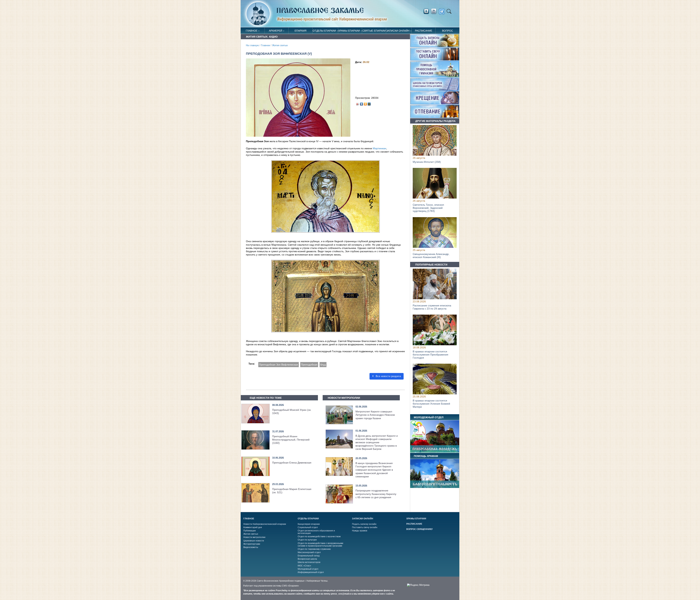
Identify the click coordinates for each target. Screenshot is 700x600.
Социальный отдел (308, 527)
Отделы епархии (324, 30)
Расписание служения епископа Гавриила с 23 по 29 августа (432, 307)
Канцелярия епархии (309, 524)
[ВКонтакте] (361, 103)
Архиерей (275, 30)
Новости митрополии (254, 537)
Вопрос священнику (447, 31)
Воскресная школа (307, 559)
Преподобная (309, 364)
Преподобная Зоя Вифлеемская (278, 364)
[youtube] (435, 11)
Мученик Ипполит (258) (427, 161)
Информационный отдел (311, 572)
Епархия (300, 30)
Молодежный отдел (308, 569)
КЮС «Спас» (304, 565)
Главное (251, 30)
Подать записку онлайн (364, 524)
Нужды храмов (359, 530)
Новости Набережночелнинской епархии (264, 524)
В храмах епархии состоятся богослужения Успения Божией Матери (431, 403)
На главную (252, 45)
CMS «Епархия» (290, 585)
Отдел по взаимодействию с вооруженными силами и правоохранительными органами (320, 544)
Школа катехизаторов (309, 562)
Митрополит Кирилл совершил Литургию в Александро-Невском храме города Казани (375, 415)
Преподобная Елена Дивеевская (291, 462)
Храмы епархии (349, 30)
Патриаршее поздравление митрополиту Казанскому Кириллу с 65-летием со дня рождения (375, 494)
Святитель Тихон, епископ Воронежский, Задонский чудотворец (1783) (428, 208)
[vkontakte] (426, 11)
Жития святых (280, 45)
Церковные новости (253, 540)
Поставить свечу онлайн (364, 527)
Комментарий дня (252, 527)
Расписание (423, 30)
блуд (323, 364)
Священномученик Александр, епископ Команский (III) (431, 256)
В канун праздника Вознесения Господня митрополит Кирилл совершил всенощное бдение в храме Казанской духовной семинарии (374, 470)
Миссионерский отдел (309, 552)
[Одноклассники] (365, 103)
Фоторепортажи (251, 544)
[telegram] (443, 12)
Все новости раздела (388, 376)
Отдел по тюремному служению (314, 549)
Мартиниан (379, 148)
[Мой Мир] (369, 103)
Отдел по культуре (307, 540)
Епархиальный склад (309, 555)
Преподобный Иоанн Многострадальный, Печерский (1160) (291, 439)
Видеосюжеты (250, 547)
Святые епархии (374, 30)
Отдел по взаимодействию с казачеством (319, 536)
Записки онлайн (397, 30)
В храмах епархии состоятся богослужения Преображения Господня (430, 354)
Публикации (249, 530)
